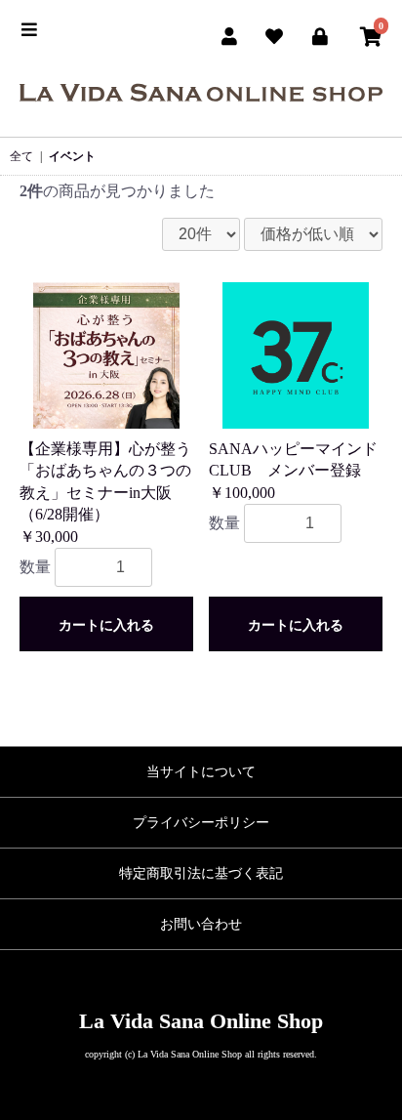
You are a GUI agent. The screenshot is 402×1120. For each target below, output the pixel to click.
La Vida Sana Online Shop (201, 1021)
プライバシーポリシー (201, 822)
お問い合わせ (201, 924)
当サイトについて (201, 772)
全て (21, 156)
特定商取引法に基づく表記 (201, 873)
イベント (72, 156)
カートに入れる (106, 625)
